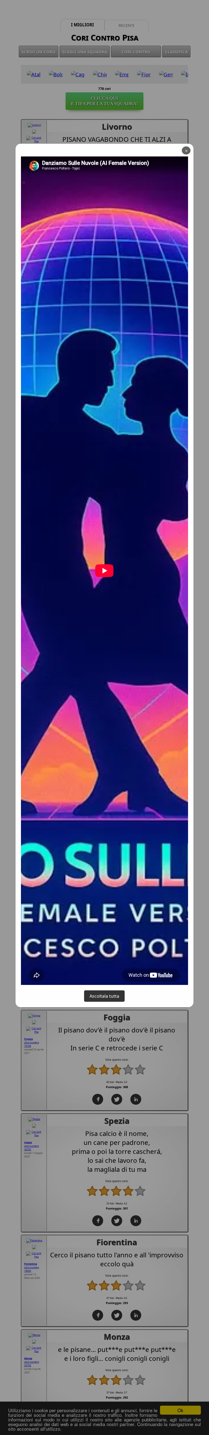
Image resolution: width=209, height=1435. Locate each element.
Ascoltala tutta (104, 996)
